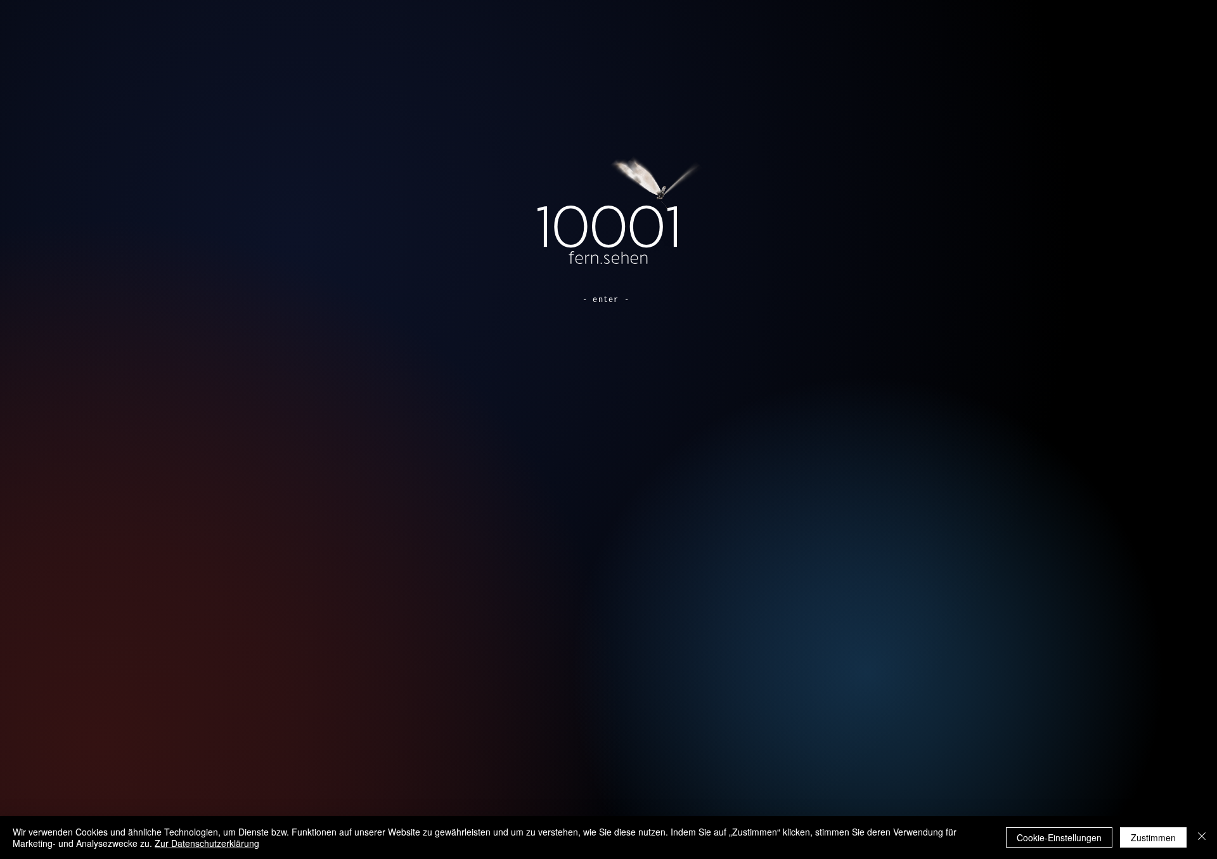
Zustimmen (1153, 837)
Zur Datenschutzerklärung (207, 843)
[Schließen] (1201, 837)
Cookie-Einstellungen (1059, 837)
